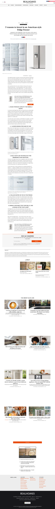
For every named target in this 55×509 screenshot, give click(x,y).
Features (30, 75)
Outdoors (36, 5)
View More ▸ (27, 442)
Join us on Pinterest (24, 485)
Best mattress (41, 478)
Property (41, 5)
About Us (33, 496)
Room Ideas (31, 5)
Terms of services (23, 243)
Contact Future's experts (26, 496)
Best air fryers (41, 484)
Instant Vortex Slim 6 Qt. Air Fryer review (27, 459)
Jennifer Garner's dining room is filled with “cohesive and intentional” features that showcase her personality (27, 462)
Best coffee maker (42, 481)
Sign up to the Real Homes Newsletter (25, 478)
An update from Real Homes (25, 456)
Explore (45, 5)
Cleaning (12, 5)
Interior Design (25, 5)
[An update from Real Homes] (27, 453)
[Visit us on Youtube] (50, 1)
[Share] (22, 37)
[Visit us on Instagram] (51, 1)
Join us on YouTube (24, 480)
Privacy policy (26, 498)
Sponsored (26, 75)
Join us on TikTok (23, 483)
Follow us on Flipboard (24, 488)
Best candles (41, 487)
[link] (11, 99)
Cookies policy (32, 498)
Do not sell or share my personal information (28, 499)
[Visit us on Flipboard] (53, 1)
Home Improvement (18, 5)
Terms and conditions (20, 498)
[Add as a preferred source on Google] (27, 503)
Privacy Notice (38, 243)
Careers (37, 498)
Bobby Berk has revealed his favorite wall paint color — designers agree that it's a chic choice (28, 466)
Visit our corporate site (38, 506)
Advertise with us (32, 478)
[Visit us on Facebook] (46, 1)
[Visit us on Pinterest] (49, 1)
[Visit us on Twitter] (48, 1)
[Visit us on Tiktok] (54, 1)
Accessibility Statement (17, 496)
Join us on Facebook (24, 486)
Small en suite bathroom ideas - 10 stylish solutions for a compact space (27, 470)
